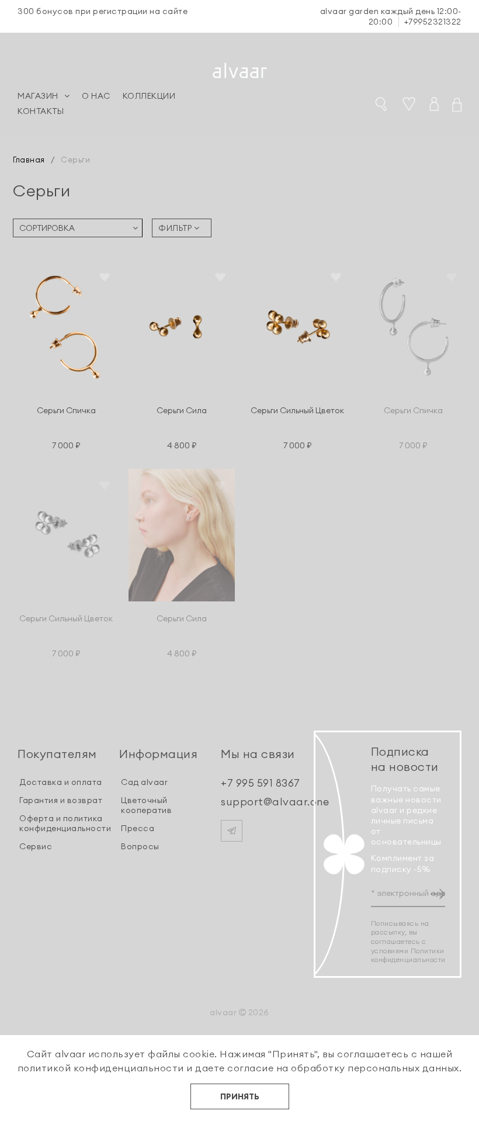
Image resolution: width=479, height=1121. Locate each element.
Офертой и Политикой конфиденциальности (243, 719)
